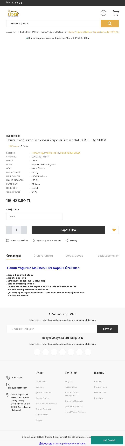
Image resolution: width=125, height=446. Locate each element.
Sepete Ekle (68, 230)
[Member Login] (102, 13)
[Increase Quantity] (24, 230)
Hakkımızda (71, 387)
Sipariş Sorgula (43, 409)
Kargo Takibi (42, 414)
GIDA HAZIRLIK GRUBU (70, 152)
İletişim (39, 420)
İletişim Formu (42, 398)
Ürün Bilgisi (13, 256)
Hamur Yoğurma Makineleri (45, 152)
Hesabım (98, 381)
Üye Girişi (40, 387)
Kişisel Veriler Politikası (75, 412)
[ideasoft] (45, 443)
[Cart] (115, 13)
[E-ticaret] (62, 443)
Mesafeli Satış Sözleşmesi (71, 394)
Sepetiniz (98, 398)
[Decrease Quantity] (9, 230)
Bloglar (68, 381)
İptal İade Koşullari (74, 406)
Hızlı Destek (109, 440)
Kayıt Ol (107, 329)
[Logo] (13, 13)
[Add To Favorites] (114, 230)
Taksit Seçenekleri (107, 256)
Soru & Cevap (74, 256)
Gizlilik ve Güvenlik (74, 401)
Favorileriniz (100, 392)
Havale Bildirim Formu (46, 403)
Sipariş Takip (100, 387)
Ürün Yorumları (43, 256)
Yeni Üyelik (41, 381)
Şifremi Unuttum (43, 392)
